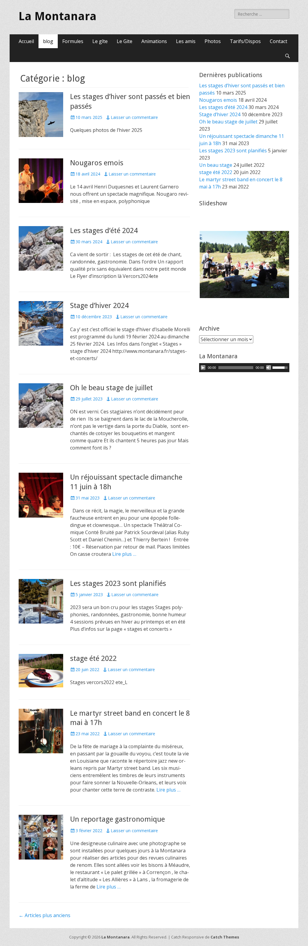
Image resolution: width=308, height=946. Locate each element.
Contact (278, 41)
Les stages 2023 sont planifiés (118, 583)
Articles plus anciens (44, 915)
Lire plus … (124, 554)
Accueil (26, 41)
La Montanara (58, 16)
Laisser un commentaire (134, 117)
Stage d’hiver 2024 (99, 305)
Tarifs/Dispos (245, 41)
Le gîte (100, 41)
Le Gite (124, 41)
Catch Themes (225, 937)
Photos (213, 41)
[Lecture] (203, 367)
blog (48, 41)
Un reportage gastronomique (117, 819)
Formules (72, 41)
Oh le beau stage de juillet (111, 388)
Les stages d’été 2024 (104, 230)
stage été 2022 (93, 658)
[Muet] (268, 367)
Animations (154, 41)
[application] (244, 367)
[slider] (281, 367)
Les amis (186, 41)
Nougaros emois (96, 163)
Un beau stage (215, 165)
